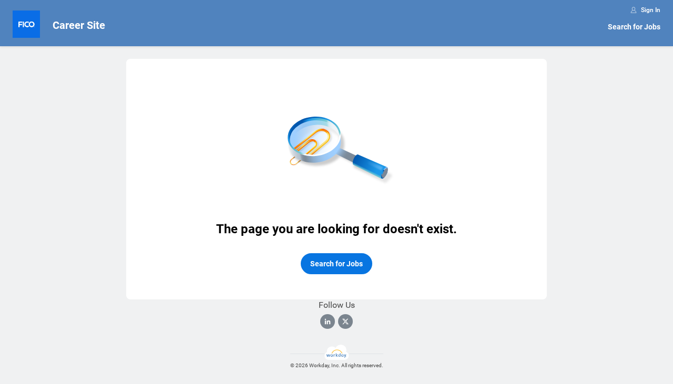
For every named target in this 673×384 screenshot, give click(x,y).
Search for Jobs (634, 27)
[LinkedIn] (327, 321)
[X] (345, 321)
